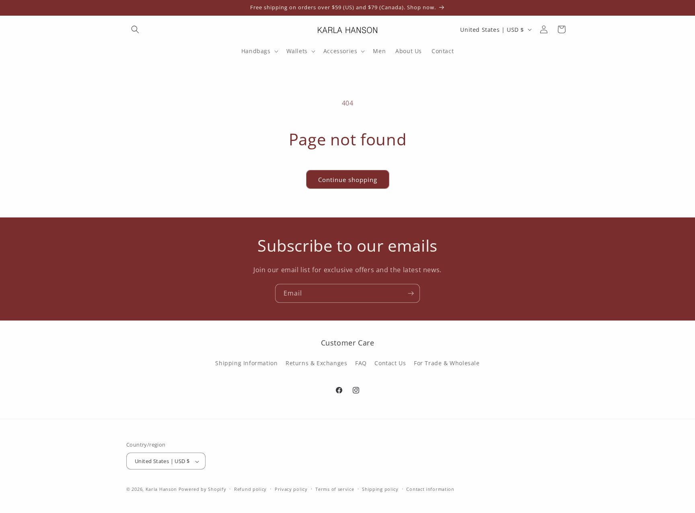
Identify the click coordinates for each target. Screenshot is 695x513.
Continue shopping (347, 180)
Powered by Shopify (202, 489)
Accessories (340, 51)
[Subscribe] (410, 293)
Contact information (430, 489)
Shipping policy (380, 489)
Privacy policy (291, 489)
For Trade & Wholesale (447, 362)
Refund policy (250, 489)
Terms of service (334, 489)
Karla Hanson (161, 489)
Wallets (297, 51)
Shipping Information (246, 362)
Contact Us (390, 362)
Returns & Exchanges (316, 362)
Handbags (256, 51)
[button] (135, 29)
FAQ (361, 362)
